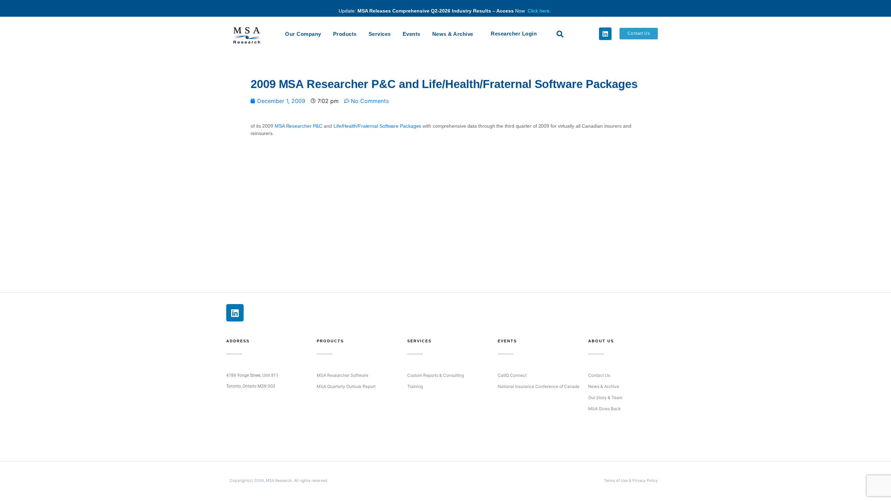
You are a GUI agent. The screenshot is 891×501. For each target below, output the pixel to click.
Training (415, 386)
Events (411, 34)
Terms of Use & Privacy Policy (631, 480)
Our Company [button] (303, 34)
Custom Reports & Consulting (435, 375)
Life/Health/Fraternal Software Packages (377, 126)
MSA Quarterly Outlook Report (346, 386)
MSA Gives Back (604, 408)
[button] (560, 34)
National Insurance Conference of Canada (538, 386)
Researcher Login (514, 34)
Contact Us (599, 375)
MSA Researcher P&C (298, 126)
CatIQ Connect (512, 375)
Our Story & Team (605, 397)
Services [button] (380, 34)
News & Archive (452, 34)
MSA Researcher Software (342, 375)
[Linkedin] (605, 33)
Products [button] (345, 34)
